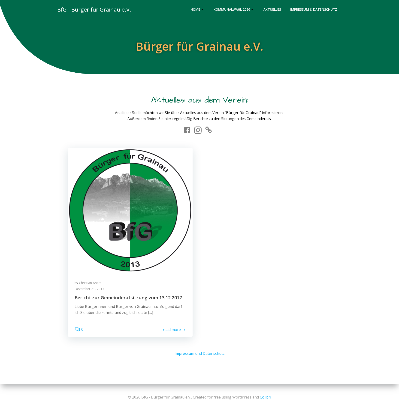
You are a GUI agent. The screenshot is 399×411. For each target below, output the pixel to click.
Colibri (265, 397)
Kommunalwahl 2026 (232, 9)
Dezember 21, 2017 (89, 289)
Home (195, 9)
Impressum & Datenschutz (313, 9)
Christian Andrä (90, 283)
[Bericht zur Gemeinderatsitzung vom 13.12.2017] (130, 210)
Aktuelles (272, 9)
